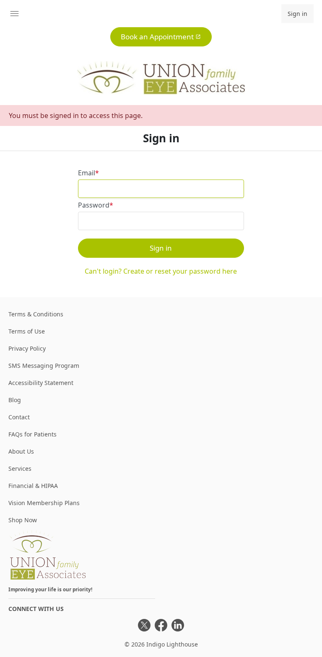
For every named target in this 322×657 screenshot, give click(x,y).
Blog (14, 400)
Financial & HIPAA (33, 486)
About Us (21, 451)
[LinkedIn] (177, 625)
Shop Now (22, 520)
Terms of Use (26, 331)
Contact (19, 417)
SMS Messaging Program (43, 366)
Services (19, 468)
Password (93, 205)
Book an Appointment (157, 36)
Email (86, 172)
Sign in (297, 14)
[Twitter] (144, 625)
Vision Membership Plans (44, 503)
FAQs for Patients (32, 434)
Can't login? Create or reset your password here (161, 271)
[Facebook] (161, 625)
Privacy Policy (27, 348)
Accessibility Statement (40, 383)
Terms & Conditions (35, 314)
